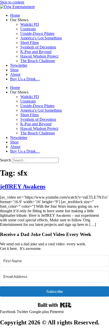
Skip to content (12, 2)
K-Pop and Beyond (35, 52)
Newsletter (18, 65)
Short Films (29, 42)
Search (5, 160)
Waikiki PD (29, 24)
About (15, 74)
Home (15, 15)
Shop (14, 70)
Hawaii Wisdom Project (39, 56)
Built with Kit (54, 305)
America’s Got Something (41, 38)
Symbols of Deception (38, 47)
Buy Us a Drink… (25, 79)
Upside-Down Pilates (37, 33)
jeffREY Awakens (22, 186)
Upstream (28, 29)
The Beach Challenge (37, 61)
